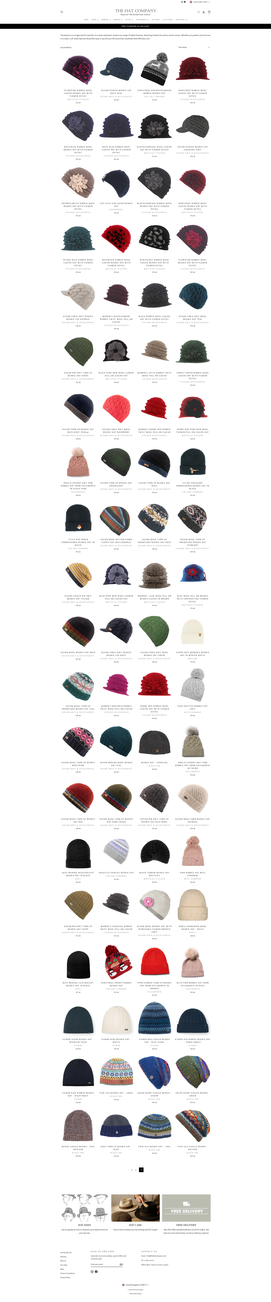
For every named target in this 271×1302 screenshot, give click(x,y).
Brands (117, 19)
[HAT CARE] (135, 1208)
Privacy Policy (65, 1277)
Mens (94, 19)
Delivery (63, 1257)
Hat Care (156, 19)
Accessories (141, 19)
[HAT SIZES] (84, 1208)
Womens (105, 19)
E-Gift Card (168, 19)
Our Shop (63, 1265)
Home (86, 19)
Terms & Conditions (67, 1273)
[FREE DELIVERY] (186, 1208)
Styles (128, 19)
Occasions (180, 19)
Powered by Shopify (136, 1293)
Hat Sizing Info (66, 1252)
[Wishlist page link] (199, 12)
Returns (63, 1261)
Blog (62, 1269)
